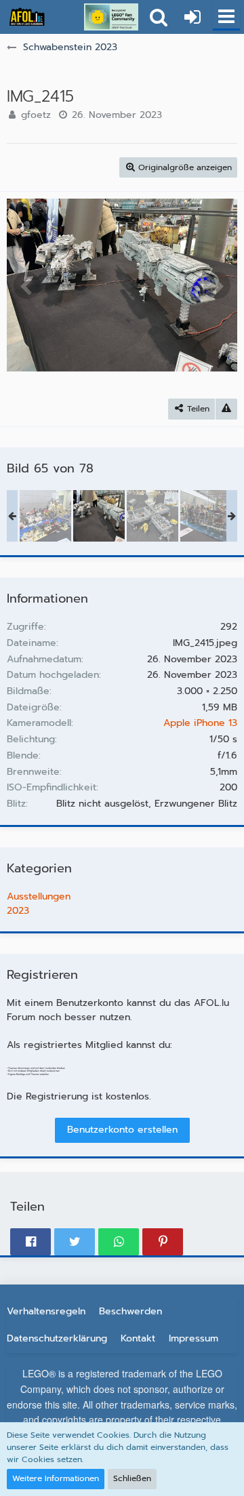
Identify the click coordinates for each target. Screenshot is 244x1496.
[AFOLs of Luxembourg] (27, 17)
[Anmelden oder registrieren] (192, 17)
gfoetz (36, 115)
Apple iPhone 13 (200, 723)
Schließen (132, 1478)
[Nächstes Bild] (216, 285)
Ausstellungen (38, 896)
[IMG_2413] (45, 516)
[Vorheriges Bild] (27, 285)
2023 (18, 911)
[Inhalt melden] (226, 409)
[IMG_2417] (206, 516)
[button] (226, 17)
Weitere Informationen (55, 1478)
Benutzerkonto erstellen (122, 1130)
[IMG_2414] (152, 516)
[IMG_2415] (99, 516)
